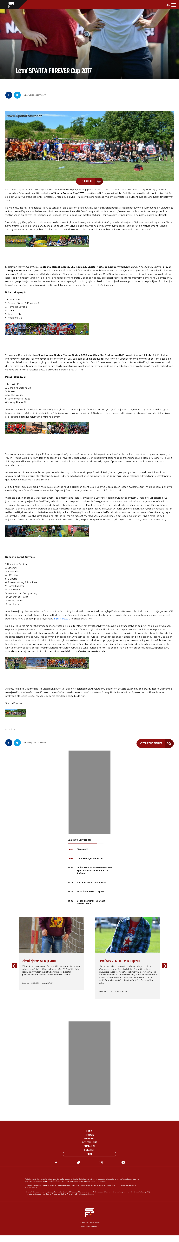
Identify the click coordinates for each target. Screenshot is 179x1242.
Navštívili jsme (89, 1142)
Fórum (89, 1131)
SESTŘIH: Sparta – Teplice (90, 891)
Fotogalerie (89, 1146)
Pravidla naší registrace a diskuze (80, 1194)
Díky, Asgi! (82, 849)
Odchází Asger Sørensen (90, 858)
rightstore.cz (61, 618)
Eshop (89, 1154)
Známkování (89, 1139)
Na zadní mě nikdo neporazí (91, 882)
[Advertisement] (89, 792)
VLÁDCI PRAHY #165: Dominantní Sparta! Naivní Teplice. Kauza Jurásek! (94, 870)
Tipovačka (89, 1135)
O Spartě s (89, 1150)
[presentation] (14, 966)
